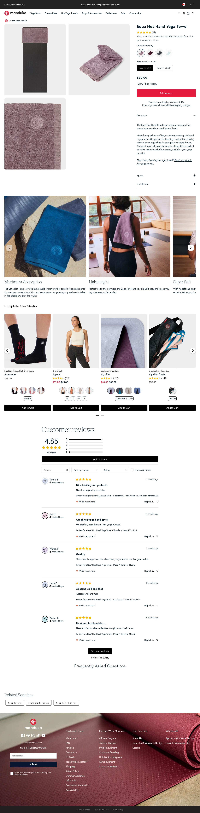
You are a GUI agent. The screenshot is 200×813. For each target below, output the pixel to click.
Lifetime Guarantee (75, 775)
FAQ (68, 742)
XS (67, 398)
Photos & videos (143, 469)
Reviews (70, 747)
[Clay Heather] (71, 390)
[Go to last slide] (7, 351)
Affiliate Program (107, 738)
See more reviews (100, 651)
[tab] (97, 415)
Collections (111, 13)
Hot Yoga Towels (69, 13)
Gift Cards (71, 780)
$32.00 (56, 382)
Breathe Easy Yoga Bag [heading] (159, 371)
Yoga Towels (15, 702)
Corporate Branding (109, 752)
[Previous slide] (9, 248)
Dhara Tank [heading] (57, 371)
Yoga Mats (35, 13)
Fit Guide (70, 757)
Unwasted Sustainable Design (147, 742)
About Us (137, 738)
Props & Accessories (92, 13)
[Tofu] (62, 390)
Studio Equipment (108, 747)
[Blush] (32, 390)
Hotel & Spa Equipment (111, 757)
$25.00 (8, 378)
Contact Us (71, 752)
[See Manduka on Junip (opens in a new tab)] (106, 658)
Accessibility (72, 789)
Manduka (86, 809)
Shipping (70, 766)
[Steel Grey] (119, 390)
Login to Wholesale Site (178, 742)
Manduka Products (39, 702)
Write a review (100, 459)
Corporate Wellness (109, 766)
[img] (56, 482)
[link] (146, 32)
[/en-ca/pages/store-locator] (188, 13)
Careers (136, 747)
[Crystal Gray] (128, 390)
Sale (123, 13)
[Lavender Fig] (111, 390)
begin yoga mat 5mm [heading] (110, 371)
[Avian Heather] (89, 390)
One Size (27, 398)
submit (33, 764)
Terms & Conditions (101, 809)
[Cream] (41, 390)
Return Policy (72, 771)
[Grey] (23, 390)
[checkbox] (144, 470)
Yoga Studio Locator (76, 761)
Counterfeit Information (77, 785)
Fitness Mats (51, 13)
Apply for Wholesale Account (180, 738)
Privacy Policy (118, 809)
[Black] (14, 390)
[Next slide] (191, 248)
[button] (36, 13)
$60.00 (104, 382)
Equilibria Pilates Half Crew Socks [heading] (19, 371)
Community (135, 13)
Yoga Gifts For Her (66, 702)
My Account (72, 738)
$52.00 (152, 382)
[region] (100, 364)
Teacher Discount (107, 742)
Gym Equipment (107, 761)
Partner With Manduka (14, 4)
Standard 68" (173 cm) (124, 398)
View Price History (147, 84)
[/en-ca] (15, 13)
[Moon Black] (137, 390)
